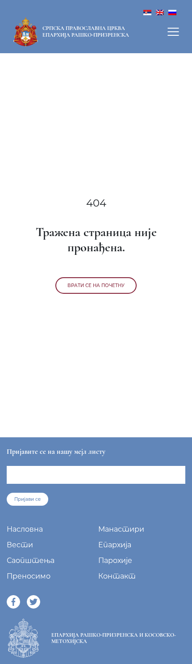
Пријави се (27, 499)
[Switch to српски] (147, 12)
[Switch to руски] (172, 12)
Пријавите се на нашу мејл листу (56, 451)
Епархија (114, 545)
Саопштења (30, 560)
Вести (20, 545)
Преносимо (28, 576)
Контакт (117, 576)
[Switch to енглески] (160, 12)
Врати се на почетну (96, 285)
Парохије (115, 560)
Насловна (25, 529)
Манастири (121, 529)
